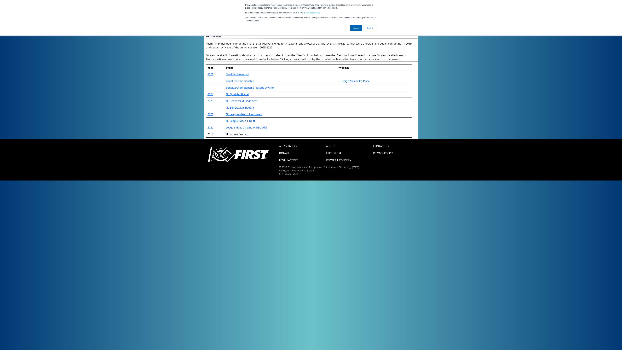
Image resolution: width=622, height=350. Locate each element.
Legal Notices (288, 160)
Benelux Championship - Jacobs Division (250, 87)
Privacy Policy (310, 12)
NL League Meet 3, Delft (240, 121)
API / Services (288, 146)
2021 (210, 114)
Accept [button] (356, 28)
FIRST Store (334, 153)
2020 (210, 127)
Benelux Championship (240, 81)
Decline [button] (370, 28)
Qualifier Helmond (237, 74)
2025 (210, 74)
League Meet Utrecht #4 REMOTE (246, 127)
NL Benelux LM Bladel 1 (240, 107)
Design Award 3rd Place (355, 81)
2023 (210, 101)
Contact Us (381, 146)
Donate (284, 153)
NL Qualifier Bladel (237, 94)
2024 (210, 94)
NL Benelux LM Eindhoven (242, 101)
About (330, 146)
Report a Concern (338, 160)
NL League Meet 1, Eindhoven (244, 114)
